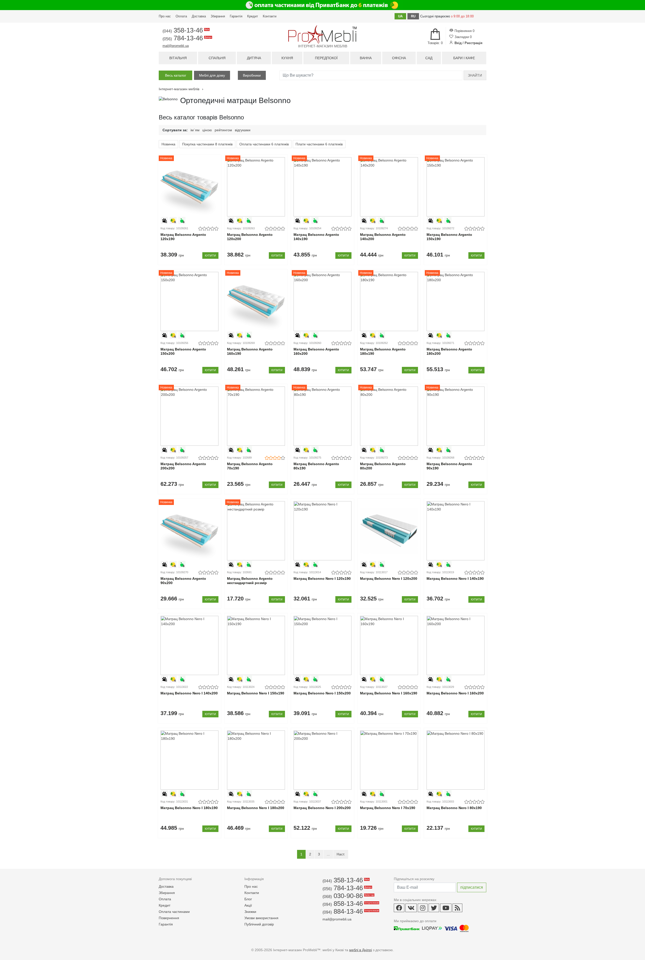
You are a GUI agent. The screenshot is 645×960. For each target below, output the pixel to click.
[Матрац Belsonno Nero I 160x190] (389, 645)
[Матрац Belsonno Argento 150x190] (455, 186)
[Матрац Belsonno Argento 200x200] (189, 416)
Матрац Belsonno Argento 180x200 (449, 351)
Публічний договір (259, 924)
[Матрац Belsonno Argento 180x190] (389, 301)
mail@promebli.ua (176, 46)
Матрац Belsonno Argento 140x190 (316, 237)
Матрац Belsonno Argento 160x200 (316, 351)
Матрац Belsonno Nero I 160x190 (388, 693)
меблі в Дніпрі (360, 950)
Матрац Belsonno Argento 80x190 (316, 466)
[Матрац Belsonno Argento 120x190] (189, 186)
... (328, 854)
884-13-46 (350, 911)
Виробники (252, 75)
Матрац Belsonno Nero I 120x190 (322, 579)
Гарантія (236, 16)
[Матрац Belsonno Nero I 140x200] (189, 645)
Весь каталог (175, 75)
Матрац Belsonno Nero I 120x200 (388, 579)
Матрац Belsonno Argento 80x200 (383, 466)
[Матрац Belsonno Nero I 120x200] (389, 530)
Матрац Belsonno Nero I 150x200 (322, 693)
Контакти (269, 16)
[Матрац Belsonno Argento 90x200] (189, 530)
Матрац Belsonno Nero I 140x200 (189, 693)
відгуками (242, 130)
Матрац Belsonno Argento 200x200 (183, 466)
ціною (207, 130)
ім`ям (195, 130)
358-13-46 (185, 30)
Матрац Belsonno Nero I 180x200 (255, 808)
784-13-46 (187, 38)
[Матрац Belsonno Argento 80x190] (322, 416)
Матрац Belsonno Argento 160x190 (250, 351)
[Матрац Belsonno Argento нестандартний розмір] (256, 530)
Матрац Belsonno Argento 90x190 (449, 466)
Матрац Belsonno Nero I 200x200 (322, 808)
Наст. (341, 854)
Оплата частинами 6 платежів (264, 144)
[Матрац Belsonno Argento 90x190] (455, 416)
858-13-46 (350, 903)
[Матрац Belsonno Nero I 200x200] (322, 760)
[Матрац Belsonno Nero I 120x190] (322, 530)
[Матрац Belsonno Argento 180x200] (455, 301)
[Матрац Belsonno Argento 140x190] (322, 186)
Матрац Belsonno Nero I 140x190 (455, 579)
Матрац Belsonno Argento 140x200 (383, 237)
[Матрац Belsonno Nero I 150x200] (322, 645)
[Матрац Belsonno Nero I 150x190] (256, 645)
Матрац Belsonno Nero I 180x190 (189, 808)
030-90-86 (347, 896)
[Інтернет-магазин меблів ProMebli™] (322, 34)
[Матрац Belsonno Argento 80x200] (389, 416)
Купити (210, 255)
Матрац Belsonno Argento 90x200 (183, 581)
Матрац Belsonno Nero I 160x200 (455, 693)
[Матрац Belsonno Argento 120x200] (256, 186)
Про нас (165, 16)
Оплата (181, 16)
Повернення (169, 918)
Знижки (250, 912)
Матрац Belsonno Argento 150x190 (449, 237)
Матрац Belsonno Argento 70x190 (250, 466)
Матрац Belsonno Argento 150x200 (183, 351)
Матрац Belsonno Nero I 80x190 (454, 808)
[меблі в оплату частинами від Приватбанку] (322, 5)
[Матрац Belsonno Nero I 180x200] (256, 760)
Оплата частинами (174, 912)
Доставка (199, 16)
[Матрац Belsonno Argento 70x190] (256, 416)
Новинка (168, 144)
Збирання (218, 16)
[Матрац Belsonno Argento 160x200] (322, 301)
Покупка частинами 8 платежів (207, 144)
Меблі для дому (212, 75)
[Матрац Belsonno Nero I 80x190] (455, 760)
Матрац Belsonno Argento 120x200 (250, 237)
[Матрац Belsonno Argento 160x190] (256, 301)
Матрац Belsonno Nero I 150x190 (255, 693)
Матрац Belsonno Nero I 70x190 (387, 808)
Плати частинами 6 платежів (319, 144)
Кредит (252, 16)
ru (413, 16)
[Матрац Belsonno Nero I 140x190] (455, 530)
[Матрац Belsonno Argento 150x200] (189, 301)
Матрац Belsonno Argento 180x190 (383, 351)
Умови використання (261, 918)
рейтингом (223, 130)
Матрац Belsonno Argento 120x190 (183, 237)
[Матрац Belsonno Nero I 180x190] (189, 760)
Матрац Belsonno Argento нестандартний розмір (250, 581)
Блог (248, 899)
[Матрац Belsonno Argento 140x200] (389, 186)
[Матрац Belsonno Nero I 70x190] (389, 760)
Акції (248, 905)
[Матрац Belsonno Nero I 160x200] (455, 645)
